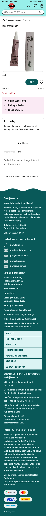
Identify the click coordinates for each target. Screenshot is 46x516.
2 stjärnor (7, 152)
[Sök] (40, 12)
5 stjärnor (14, 152)
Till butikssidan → (12, 288)
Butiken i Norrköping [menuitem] (15, 366)
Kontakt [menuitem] (10, 333)
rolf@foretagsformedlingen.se (18, 481)
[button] (4, 6)
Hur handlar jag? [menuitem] (14, 338)
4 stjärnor (11, 152)
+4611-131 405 (19, 225)
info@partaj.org (38, 1)
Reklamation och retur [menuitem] (16, 355)
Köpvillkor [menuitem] (11, 344)
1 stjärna (4, 152)
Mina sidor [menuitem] (11, 361)
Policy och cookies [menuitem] (14, 350)
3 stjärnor (9, 152)
